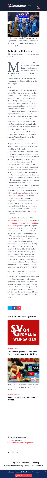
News (28, 54)
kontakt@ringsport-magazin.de (22, 443)
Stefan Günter (16, 223)
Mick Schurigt (13, 226)
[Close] (45, 471)
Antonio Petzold (29, 223)
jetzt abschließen (23, 476)
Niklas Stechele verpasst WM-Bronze (21, 398)
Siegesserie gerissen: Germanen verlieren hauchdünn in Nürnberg (22, 352)
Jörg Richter (13, 218)
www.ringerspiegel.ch (16, 196)
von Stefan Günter (17, 54)
